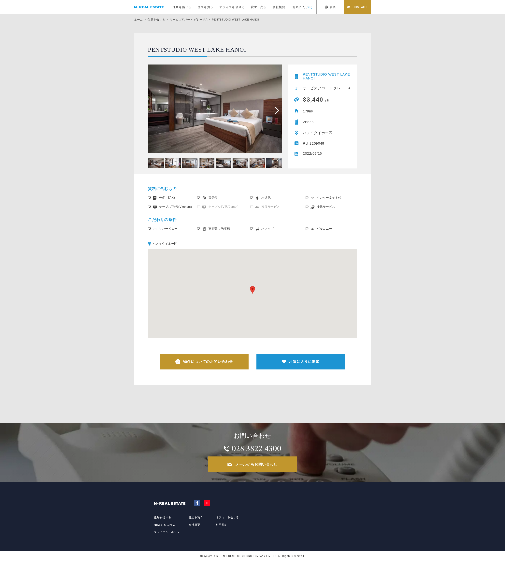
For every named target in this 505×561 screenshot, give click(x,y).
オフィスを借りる (232, 7)
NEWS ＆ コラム (165, 524)
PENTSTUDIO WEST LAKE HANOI (326, 76)
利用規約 (221, 524)
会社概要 (279, 7)
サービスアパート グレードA (188, 19)
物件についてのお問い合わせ (208, 362)
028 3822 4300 (256, 448)
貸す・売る (259, 7)
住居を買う (205, 7)
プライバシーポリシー (168, 532)
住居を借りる (182, 7)
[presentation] (275, 110)
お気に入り (302, 7)
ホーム (138, 19)
